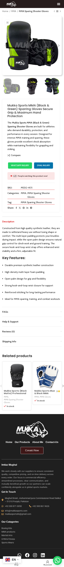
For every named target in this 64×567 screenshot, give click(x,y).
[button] (58, 3)
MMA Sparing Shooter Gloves (34, 11)
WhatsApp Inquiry (20, 165)
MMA (14, 11)
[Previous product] (54, 11)
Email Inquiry (43, 165)
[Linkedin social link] (27, 208)
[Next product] (60, 11)
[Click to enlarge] (7, 23)
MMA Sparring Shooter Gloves (36, 202)
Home (5, 11)
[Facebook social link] (16, 208)
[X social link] (20, 208)
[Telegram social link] (31, 208)
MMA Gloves (45, 397)
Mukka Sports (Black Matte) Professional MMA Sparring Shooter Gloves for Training (16, 394)
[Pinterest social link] (24, 208)
